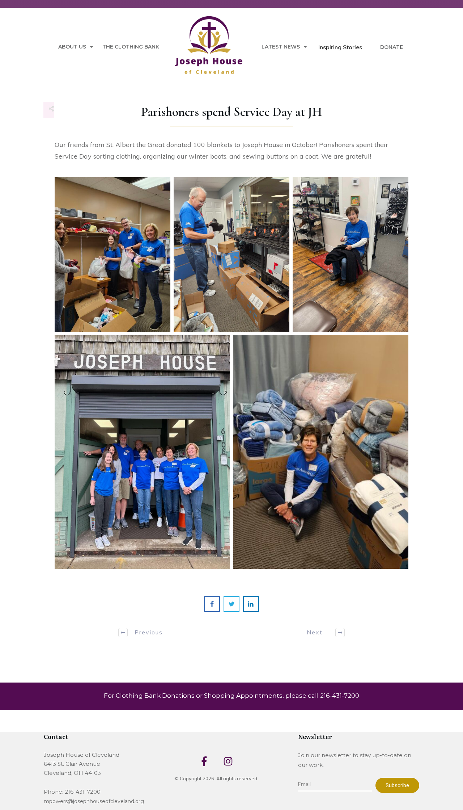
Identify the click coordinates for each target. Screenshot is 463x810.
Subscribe (397, 785)
